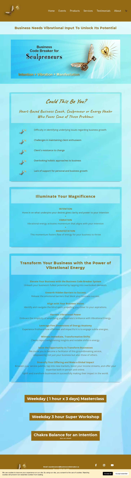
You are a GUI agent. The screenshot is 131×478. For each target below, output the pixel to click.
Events (62, 10)
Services (88, 10)
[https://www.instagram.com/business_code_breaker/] (104, 465)
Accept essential (121, 474)
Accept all (107, 474)
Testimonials (103, 10)
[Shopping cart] (126, 11)
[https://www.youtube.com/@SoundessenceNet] (112, 465)
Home (51, 10)
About (117, 10)
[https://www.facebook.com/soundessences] (96, 465)
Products (75, 10)
